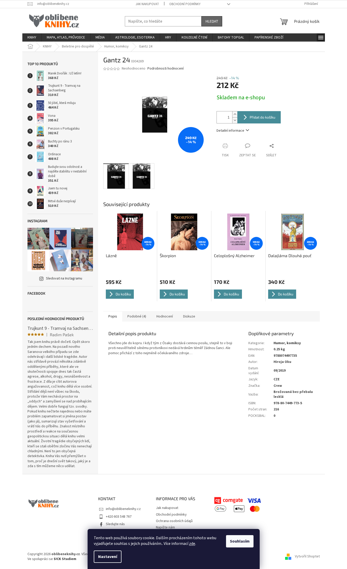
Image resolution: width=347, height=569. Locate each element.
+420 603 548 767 (119, 516)
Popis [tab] (112, 316)
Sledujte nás (115, 524)
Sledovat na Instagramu (64, 278)
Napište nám (165, 527)
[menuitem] (31, 37)
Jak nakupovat (147, 4)
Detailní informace (230, 130)
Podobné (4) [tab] (136, 316)
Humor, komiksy (287, 343)
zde (192, 543)
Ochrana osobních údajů (174, 521)
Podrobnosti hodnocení (165, 68)
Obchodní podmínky (185, 4)
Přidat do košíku (262, 117)
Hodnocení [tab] (164, 316)
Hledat (211, 21)
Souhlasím (240, 541)
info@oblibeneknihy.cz (123, 509)
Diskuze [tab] (189, 316)
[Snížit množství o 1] (234, 120)
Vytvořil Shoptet (307, 556)
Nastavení (107, 557)
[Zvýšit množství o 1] (234, 114)
